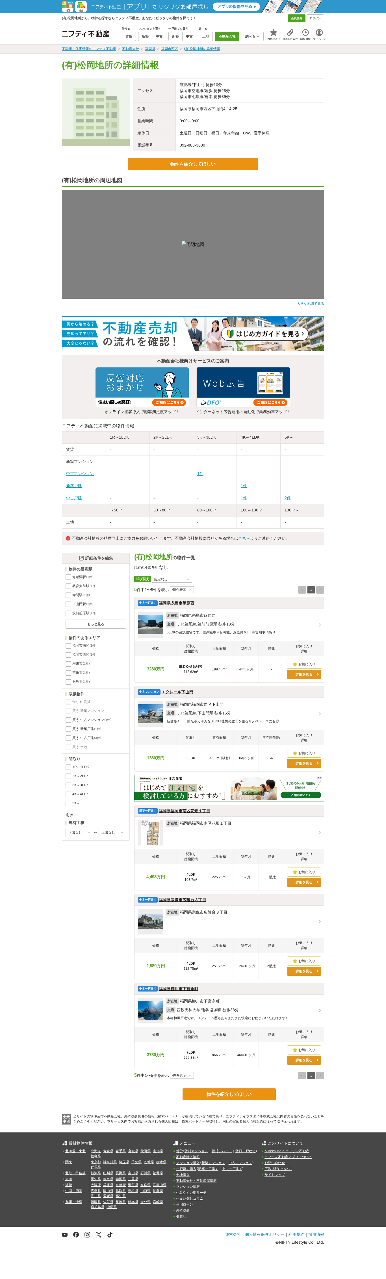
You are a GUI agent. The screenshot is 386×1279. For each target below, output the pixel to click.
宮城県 (133, 1151)
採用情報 (316, 1234)
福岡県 (96, 1202)
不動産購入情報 (188, 1157)
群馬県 (96, 1167)
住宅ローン (184, 1204)
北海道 (96, 1151)
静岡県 (121, 1179)
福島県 (96, 1156)
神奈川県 (110, 1162)
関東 (68, 1162)
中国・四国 (73, 1191)
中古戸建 (74, 498)
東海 (68, 1179)
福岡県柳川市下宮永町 (178, 988)
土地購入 (183, 1175)
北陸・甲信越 (75, 1173)
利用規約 (296, 1234)
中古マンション (80, 473)
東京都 (96, 1162)
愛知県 (96, 1179)
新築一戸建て (208, 1169)
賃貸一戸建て (245, 1151)
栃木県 (161, 1162)
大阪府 (96, 1185)
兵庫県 (108, 1185)
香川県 (96, 1196)
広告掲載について (278, 1169)
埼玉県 (124, 1162)
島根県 (133, 1191)
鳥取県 (121, 1191)
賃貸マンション (196, 1151)
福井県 (158, 1173)
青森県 (108, 1151)
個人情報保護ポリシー (265, 1234)
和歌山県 (159, 1185)
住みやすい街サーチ (191, 1193)
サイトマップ (274, 1175)
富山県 (133, 1173)
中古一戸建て (232, 1169)
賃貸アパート (222, 1151)
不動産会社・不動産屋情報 (196, 1181)
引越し (181, 1216)
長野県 (121, 1173)
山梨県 (108, 1173)
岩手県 (121, 1151)
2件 (288, 498)
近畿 (68, 1185)
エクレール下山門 (177, 692)
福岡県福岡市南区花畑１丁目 (184, 811)
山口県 (145, 1191)
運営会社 (233, 1234)
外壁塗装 (183, 1210)
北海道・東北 (75, 1151)
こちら (244, 538)
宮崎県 (158, 1202)
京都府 (121, 1185)
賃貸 (179, 1151)
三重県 (133, 1179)
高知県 (121, 1196)
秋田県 (145, 1151)
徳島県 (158, 1191)
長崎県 (121, 1202)
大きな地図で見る (310, 304)
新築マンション (213, 1163)
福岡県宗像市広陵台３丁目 (182, 899)
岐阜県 (108, 1179)
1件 (200, 473)
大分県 (145, 1202)
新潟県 (96, 1173)
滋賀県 (133, 1185)
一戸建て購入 (186, 1169)
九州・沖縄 (73, 1202)
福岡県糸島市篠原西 (176, 603)
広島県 (96, 1191)
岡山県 (108, 1191)
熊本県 (133, 1202)
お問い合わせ (274, 1163)
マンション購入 (188, 1163)
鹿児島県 (97, 1207)
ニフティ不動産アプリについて (288, 1157)
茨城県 (149, 1162)
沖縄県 (112, 1207)
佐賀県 (108, 1202)
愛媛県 (108, 1196)
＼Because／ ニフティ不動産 (286, 1151)
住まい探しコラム (189, 1198)
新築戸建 (74, 485)
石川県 (145, 1173)
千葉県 (136, 1162)
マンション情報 (188, 1187)
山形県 (158, 1151)
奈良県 (145, 1185)
